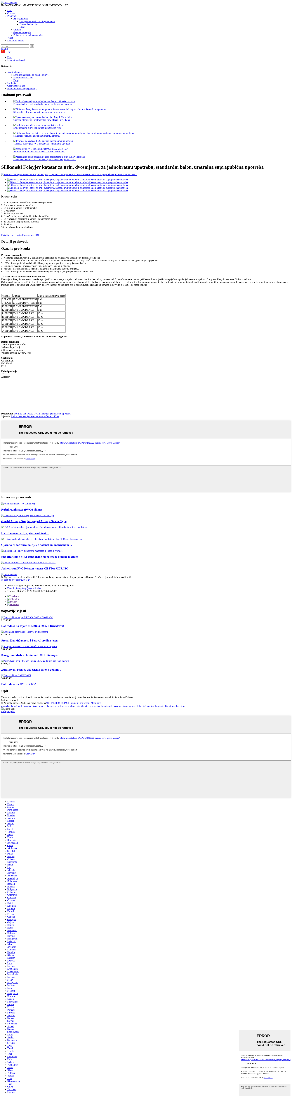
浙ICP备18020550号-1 (57, 703)
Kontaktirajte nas (15, 40)
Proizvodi (12, 16)
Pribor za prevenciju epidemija (28, 35)
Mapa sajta (96, 703)
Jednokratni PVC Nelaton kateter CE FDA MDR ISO (39, 151)
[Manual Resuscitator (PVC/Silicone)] (18, 503)
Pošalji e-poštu (8, 711)
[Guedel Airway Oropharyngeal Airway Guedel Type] (27, 515)
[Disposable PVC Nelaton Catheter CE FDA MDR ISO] (28, 562)
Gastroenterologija (22, 32)
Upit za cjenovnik (9, 700)
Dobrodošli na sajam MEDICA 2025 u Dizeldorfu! (32, 625)
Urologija (18, 29)
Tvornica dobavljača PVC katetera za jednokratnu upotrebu (41, 143)
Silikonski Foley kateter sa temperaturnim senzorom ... (39, 112)
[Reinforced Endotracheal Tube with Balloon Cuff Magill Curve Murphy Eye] (41, 539)
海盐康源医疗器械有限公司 (15, 580)
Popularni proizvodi (79, 703)
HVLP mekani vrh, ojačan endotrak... (25, 533)
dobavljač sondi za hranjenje (150, 706)
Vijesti (10, 38)
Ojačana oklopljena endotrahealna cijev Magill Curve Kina (41, 120)
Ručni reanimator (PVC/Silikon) (21, 509)
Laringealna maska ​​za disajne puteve (37, 21)
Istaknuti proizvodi (16, 60)
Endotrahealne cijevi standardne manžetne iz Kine (37, 128)
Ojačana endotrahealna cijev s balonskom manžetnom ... (36, 544)
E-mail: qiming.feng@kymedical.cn (24, 588)
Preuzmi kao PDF (30, 235)
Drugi (22, 27)
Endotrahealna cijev (174, 706)
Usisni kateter (82, 706)
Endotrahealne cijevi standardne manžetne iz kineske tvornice (42, 104)
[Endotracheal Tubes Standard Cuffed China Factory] (32, 551)
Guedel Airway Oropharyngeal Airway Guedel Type (33, 521)
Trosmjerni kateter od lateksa (60, 706)
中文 (8, 52)
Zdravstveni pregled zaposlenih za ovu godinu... (31, 669)
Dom (9, 10)
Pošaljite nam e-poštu (11, 235)
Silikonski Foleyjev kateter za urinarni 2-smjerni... (37, 135)
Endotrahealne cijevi (29, 24)
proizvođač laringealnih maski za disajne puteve (113, 706)
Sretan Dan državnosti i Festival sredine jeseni (29, 640)
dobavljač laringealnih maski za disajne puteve (23, 706)
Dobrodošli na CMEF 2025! (18, 684)
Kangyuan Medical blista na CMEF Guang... (29, 655)
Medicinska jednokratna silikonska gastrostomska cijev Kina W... (44, 159)
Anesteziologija (20, 18)
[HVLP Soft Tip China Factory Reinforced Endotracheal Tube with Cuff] (44, 527)
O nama (11, 13)
